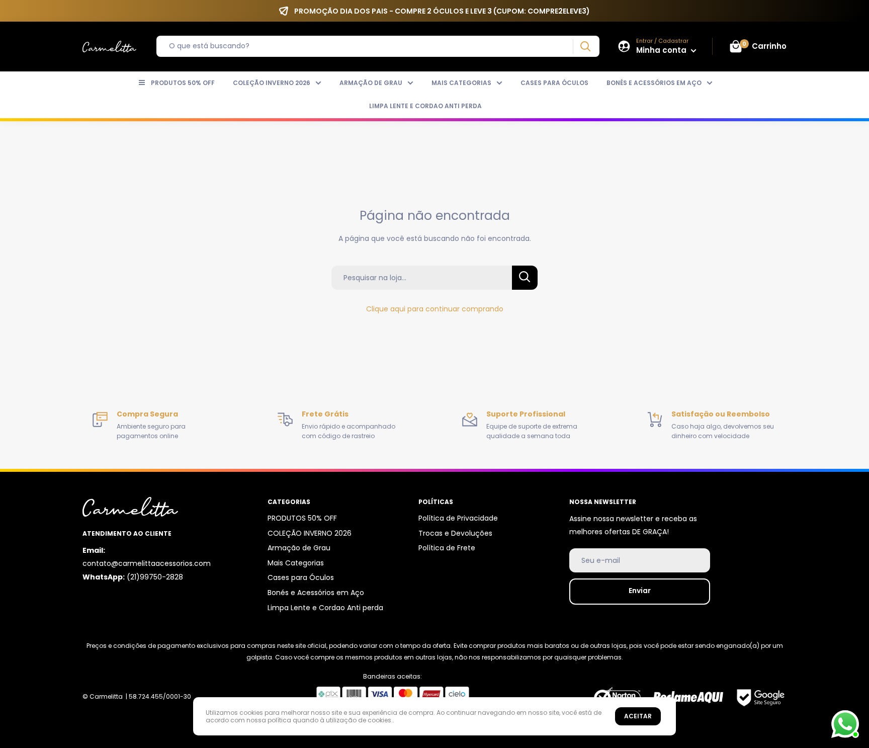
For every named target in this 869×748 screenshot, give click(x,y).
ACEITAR (638, 716)
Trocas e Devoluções (455, 533)
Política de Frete (446, 548)
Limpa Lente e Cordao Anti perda (425, 106)
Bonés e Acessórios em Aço (654, 82)
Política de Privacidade (458, 518)
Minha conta (662, 50)
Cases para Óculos (554, 82)
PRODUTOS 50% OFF (183, 82)
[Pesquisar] (585, 46)
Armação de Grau (370, 82)
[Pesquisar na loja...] (525, 278)
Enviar (640, 591)
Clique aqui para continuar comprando (434, 309)
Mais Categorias (461, 82)
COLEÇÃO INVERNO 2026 (271, 82)
